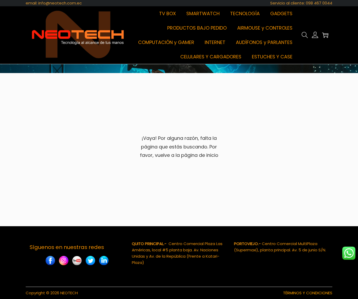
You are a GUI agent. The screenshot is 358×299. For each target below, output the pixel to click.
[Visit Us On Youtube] (77, 261)
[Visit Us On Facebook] (50, 261)
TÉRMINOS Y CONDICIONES (307, 293)
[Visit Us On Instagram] (63, 261)
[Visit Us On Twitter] (90, 261)
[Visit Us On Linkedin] (103, 261)
